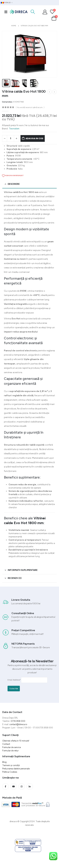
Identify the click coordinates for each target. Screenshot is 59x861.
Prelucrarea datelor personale (16, 768)
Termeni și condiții (11, 765)
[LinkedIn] (29, 786)
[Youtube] (13, 786)
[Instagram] (21, 786)
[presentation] (6, 54)
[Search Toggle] (32, 12)
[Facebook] (5, 786)
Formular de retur (10, 750)
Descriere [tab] (14, 184)
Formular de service (11, 747)
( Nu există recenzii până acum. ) (30, 107)
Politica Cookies (9, 772)
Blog (4, 762)
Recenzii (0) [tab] (14, 578)
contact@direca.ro (18, 724)
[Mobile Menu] (6, 12)
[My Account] (45, 12)
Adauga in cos (34, 138)
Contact (6, 744)
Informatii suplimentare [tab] (23, 570)
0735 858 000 (18, 721)
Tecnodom (14, 128)
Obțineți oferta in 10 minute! (15, 741)
